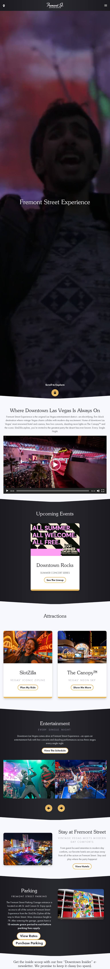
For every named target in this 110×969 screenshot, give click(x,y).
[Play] (7, 490)
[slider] (52, 491)
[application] (55, 465)
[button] (55, 464)
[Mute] (98, 490)
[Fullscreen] (102, 490)
